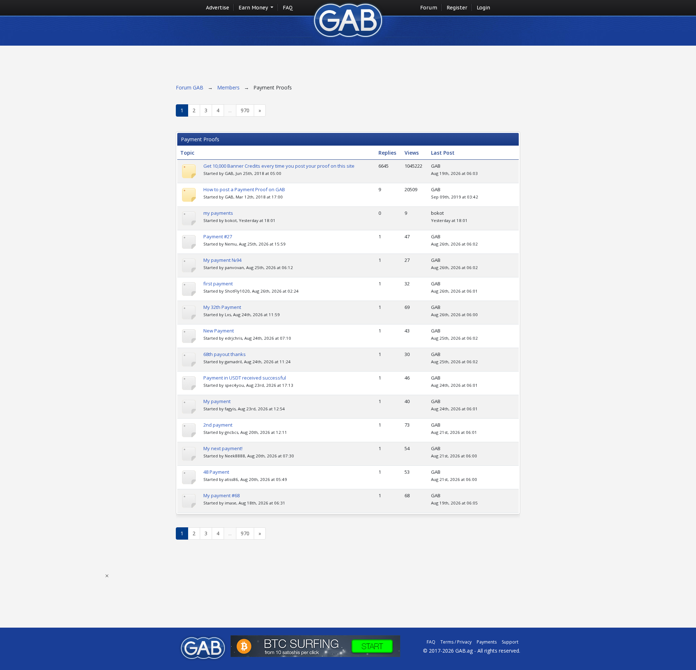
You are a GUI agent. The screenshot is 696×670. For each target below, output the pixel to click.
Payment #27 (217, 236)
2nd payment (217, 425)
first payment (218, 283)
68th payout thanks (224, 354)
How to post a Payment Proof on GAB (244, 189)
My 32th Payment (222, 307)
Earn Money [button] (254, 7)
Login (483, 7)
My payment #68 (221, 495)
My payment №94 (222, 260)
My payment (217, 401)
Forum (428, 7)
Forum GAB (189, 87)
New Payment (218, 330)
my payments (218, 213)
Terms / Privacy (456, 642)
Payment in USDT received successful (244, 377)
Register (457, 7)
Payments (487, 642)
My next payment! (223, 448)
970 (245, 110)
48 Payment (216, 472)
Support (510, 642)
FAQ (288, 7)
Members (228, 87)
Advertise (217, 7)
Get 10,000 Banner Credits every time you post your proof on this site (279, 166)
